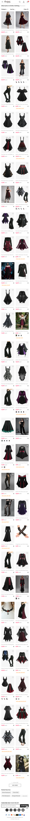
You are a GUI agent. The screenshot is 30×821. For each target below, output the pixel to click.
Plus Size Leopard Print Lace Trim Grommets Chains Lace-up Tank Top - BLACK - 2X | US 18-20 (22, 130)
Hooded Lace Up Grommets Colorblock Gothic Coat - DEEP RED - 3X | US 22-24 (22, 594)
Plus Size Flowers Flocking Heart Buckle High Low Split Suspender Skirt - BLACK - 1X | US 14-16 (7, 307)
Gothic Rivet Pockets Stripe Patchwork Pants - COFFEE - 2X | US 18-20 (7, 491)
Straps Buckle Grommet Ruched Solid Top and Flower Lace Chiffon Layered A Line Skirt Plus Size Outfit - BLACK (7, 694)
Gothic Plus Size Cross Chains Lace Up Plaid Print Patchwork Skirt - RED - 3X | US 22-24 (22, 180)
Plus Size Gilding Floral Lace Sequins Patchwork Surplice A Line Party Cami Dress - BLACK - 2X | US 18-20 (7, 54)
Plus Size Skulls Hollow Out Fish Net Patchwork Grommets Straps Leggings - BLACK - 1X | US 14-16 (7, 104)
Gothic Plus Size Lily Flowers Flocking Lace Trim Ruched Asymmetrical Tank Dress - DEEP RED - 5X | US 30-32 (22, 694)
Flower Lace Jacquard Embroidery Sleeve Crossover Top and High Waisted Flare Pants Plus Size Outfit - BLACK (22, 77)
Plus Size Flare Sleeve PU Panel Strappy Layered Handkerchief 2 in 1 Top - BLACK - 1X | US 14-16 (22, 307)
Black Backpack (6, 792)
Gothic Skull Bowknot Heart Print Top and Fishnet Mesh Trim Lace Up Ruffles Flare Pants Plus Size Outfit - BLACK (22, 204)
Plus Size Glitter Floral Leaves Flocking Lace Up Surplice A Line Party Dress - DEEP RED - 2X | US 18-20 (22, 30)
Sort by (12, 9)
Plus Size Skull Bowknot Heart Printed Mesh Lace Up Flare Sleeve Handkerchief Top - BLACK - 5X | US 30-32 (7, 747)
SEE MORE (15, 785)
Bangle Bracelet (16, 796)
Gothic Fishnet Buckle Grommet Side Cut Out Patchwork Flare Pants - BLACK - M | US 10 (7, 517)
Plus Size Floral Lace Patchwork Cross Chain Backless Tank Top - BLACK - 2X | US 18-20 (7, 180)
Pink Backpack (6, 796)
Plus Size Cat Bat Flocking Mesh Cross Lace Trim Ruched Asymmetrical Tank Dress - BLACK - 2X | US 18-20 (7, 204)
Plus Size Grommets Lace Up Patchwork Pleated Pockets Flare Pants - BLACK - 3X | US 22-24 (22, 620)
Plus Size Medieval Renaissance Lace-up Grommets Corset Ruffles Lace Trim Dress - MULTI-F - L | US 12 (22, 331)
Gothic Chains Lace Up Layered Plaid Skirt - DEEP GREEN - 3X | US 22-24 (7, 436)
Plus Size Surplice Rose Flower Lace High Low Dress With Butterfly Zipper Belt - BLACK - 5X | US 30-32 (7, 723)
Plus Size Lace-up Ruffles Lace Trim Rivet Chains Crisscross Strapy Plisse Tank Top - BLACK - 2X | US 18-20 (7, 154)
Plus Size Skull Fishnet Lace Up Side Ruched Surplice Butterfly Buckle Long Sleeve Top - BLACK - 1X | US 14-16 (22, 281)
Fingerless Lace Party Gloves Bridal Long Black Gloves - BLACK (22, 544)
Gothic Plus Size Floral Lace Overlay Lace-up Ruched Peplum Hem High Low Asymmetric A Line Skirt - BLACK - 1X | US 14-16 (22, 383)
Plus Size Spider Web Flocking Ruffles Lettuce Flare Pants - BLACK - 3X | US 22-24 (7, 407)
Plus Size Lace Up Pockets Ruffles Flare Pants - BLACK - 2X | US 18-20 (7, 570)
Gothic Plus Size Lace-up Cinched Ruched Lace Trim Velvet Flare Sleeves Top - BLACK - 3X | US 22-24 (22, 491)
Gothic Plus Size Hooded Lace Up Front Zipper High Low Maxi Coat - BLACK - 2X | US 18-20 (7, 544)
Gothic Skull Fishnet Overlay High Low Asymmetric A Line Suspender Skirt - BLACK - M (22, 154)
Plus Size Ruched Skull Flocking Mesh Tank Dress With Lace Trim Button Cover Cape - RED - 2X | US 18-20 (7, 30)
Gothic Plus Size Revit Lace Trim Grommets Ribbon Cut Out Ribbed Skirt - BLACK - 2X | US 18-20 (7, 594)
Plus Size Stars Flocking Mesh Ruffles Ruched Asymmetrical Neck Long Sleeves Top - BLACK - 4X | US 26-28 (7, 644)
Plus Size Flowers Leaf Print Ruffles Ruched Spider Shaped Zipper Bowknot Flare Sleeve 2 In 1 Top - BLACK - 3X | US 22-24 (22, 231)
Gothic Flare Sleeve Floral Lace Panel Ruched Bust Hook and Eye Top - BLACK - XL (22, 773)
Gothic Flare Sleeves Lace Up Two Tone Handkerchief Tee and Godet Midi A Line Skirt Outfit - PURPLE (7, 77)
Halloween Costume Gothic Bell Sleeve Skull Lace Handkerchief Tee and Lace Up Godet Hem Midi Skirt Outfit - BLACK (22, 54)
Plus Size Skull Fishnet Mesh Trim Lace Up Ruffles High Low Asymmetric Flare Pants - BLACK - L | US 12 (22, 747)
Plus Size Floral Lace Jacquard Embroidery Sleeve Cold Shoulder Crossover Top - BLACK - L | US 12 (22, 104)
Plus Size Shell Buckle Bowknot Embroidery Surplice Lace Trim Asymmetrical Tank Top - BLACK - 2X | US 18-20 (7, 383)
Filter (25, 9)
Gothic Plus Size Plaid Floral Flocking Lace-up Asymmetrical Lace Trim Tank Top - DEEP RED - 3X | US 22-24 (7, 773)
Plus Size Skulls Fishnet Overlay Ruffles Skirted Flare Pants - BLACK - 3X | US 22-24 (7, 360)
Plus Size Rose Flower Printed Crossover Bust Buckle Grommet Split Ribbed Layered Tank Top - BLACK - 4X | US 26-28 (22, 436)
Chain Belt (15, 792)
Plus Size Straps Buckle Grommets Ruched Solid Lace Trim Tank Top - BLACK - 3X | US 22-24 (7, 130)
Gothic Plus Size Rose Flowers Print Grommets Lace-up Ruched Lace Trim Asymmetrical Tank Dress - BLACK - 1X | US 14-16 (7, 331)
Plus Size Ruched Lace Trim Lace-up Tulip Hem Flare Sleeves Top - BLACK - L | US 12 (22, 668)
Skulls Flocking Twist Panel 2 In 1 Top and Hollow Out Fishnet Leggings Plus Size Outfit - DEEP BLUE (7, 668)
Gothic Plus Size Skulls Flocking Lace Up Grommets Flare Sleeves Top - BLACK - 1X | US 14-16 (22, 360)
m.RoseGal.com (8, 2)
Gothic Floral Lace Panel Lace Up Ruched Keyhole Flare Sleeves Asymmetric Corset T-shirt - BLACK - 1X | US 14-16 (22, 462)
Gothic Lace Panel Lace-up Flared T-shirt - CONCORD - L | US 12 (22, 517)
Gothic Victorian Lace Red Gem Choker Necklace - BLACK (7, 620)
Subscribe (24, 806)
